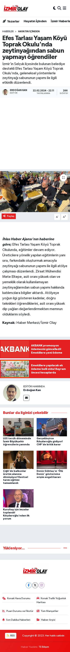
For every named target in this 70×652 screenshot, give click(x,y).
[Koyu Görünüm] (54, 8)
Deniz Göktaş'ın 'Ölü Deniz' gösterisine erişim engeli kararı (50, 474)
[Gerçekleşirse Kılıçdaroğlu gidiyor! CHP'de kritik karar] (52, 427)
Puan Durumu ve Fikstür (19, 611)
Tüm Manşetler (49, 611)
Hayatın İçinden (35, 21)
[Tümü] (65, 548)
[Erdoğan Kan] (11, 392)
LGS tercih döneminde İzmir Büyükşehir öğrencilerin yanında (17, 441)
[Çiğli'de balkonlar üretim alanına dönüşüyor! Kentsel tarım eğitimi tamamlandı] (18, 459)
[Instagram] (42, 585)
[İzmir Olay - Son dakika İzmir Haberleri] (15, 8)
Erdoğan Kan (32, 390)
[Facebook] (29, 585)
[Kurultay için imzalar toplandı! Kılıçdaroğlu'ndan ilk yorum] (18, 498)
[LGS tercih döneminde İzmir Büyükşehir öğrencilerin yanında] (18, 427)
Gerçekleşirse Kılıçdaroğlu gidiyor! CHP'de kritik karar (50, 441)
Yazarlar (13, 21)
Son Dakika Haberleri (18, 620)
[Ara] (59, 8)
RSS (12, 635)
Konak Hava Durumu (18, 598)
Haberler (8, 31)
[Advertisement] (35, 134)
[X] (35, 585)
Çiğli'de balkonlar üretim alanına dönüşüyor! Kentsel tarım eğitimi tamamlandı (15, 477)
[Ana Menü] (64, 8)
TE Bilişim (44, 647)
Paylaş (10, 216)
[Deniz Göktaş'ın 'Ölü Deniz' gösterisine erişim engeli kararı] (52, 459)
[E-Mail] (26, 398)
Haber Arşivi (48, 620)
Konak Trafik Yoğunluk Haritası (51, 600)
